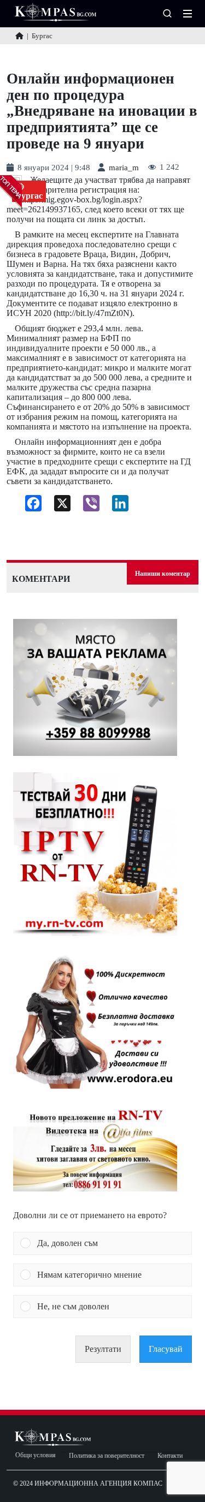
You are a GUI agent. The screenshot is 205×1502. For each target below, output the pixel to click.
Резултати (103, 1349)
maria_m (124, 168)
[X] (58, 506)
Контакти (170, 1455)
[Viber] (87, 506)
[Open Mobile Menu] (187, 13)
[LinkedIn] (116, 506)
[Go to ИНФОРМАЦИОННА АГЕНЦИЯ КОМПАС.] (19, 35)
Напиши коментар (162, 573)
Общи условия (35, 1455)
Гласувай (166, 1349)
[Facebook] (29, 506)
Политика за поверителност (106, 1455)
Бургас (29, 196)
